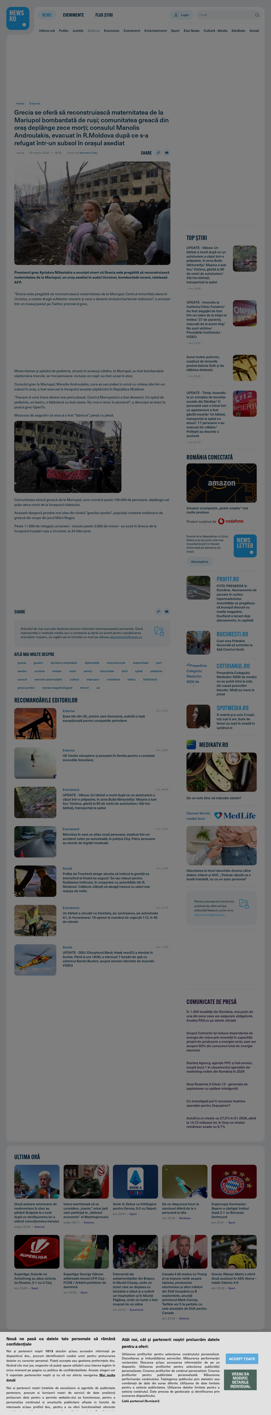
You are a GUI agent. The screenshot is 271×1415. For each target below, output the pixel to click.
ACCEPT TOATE (242, 1358)
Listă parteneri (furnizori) (140, 1401)
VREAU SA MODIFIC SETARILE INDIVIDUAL (240, 1379)
